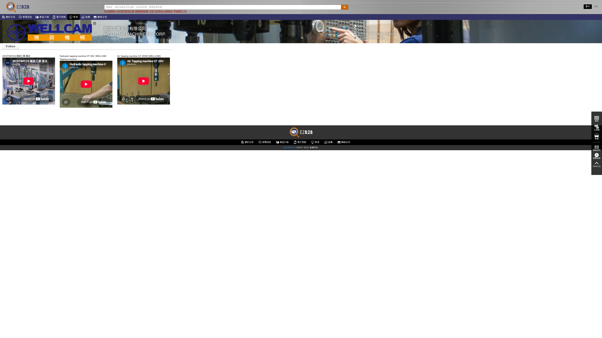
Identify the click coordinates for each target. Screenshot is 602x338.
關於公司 (10, 17)
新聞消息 (27, 17)
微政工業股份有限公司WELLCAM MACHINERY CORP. (135, 31)
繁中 (588, 6)
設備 (87, 17)
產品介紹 (44, 17)
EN (596, 6)
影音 (75, 17)
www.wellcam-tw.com (371, 37)
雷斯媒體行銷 (289, 147)
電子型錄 (61, 17)
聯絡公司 (102, 17)
